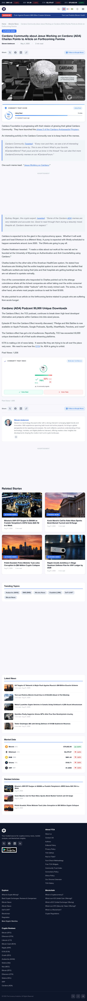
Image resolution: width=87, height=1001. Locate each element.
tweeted (41, 218)
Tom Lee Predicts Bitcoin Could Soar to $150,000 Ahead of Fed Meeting (42, 695)
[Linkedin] (21, 52)
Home (4, 24)
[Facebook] (15, 52)
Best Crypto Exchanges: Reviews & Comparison (19, 898)
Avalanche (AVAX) (12, 592)
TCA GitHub (49, 853)
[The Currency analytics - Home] (4, 9)
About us (48, 834)
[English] (64, 9)
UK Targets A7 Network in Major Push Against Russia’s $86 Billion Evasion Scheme (46, 685)
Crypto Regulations (52, 913)
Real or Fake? (50, 857)
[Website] (16, 437)
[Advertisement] (43, 192)
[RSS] (20, 843)
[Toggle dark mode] (77, 9)
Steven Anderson (21, 420)
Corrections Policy (51, 872)
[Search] (58, 9)
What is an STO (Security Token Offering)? (60, 906)
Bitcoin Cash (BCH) (9, 944)
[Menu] (83, 9)
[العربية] (72, 9)
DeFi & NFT (69, 592)
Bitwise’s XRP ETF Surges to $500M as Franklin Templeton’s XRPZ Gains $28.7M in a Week (21, 522)
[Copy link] (26, 52)
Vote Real (24, 392)
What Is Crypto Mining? (10, 895)
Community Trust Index (53, 868)
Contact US (49, 838)
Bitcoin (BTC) (6, 933)
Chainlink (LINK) (55, 592)
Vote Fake (64, 392)
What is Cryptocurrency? (54, 895)
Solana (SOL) (6, 978)
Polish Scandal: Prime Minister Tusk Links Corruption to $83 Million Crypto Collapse (47, 805)
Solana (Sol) (6, 963)
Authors (48, 841)
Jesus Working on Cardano (36, 165)
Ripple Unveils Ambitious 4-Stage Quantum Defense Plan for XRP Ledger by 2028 (65, 565)
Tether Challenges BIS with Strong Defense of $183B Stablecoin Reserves (42, 724)
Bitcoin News (10, 597)
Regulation (6, 917)
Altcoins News (13, 24)
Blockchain (6, 913)
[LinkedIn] (15, 843)
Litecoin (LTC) (7, 940)
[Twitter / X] (4, 843)
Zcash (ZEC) (6, 955)
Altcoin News (6, 906)
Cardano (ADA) (7, 985)
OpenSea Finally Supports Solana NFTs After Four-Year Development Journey (44, 714)
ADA (69, 218)
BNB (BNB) (27, 592)
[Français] (68, 9)
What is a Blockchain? (53, 910)
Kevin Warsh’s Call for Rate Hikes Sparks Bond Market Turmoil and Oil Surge (44, 796)
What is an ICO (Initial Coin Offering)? (58, 898)
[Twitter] (10, 52)
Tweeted (28, 144)
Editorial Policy (50, 845)
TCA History (49, 883)
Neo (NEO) (6, 967)
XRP (3, 982)
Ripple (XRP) (6, 948)
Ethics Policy (49, 875)
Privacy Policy (50, 849)
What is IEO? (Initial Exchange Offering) (59, 902)
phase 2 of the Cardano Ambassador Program (57, 129)
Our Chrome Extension (53, 879)
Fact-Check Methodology (54, 860)
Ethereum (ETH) (7, 936)
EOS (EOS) (6, 951)
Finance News (53, 514)
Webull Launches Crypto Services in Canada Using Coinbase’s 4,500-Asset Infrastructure (48, 704)
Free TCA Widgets (51, 864)
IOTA (37, 346)
